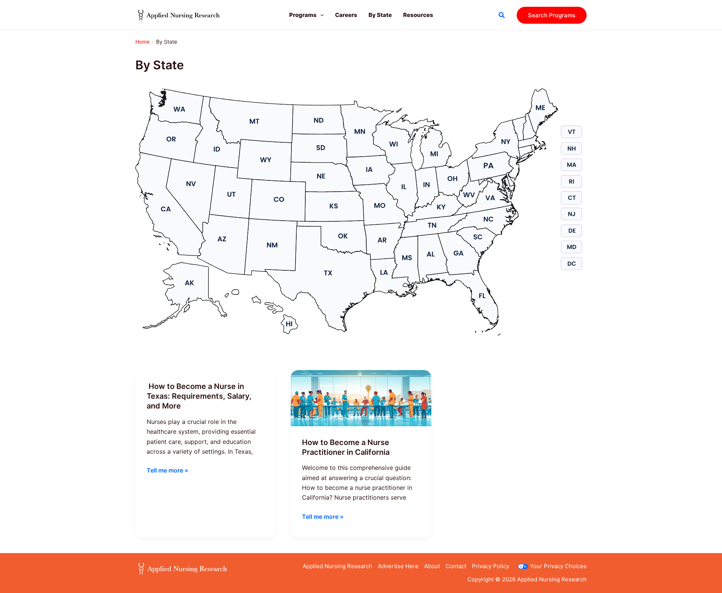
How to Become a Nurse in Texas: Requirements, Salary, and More (199, 396)
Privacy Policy (490, 566)
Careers (346, 14)
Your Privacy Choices (558, 566)
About (432, 566)
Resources (418, 14)
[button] (320, 15)
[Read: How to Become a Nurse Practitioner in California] (361, 397)
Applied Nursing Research (337, 566)
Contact (456, 566)
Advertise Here (398, 566)
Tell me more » (167, 470)
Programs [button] (303, 14)
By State (380, 14)
